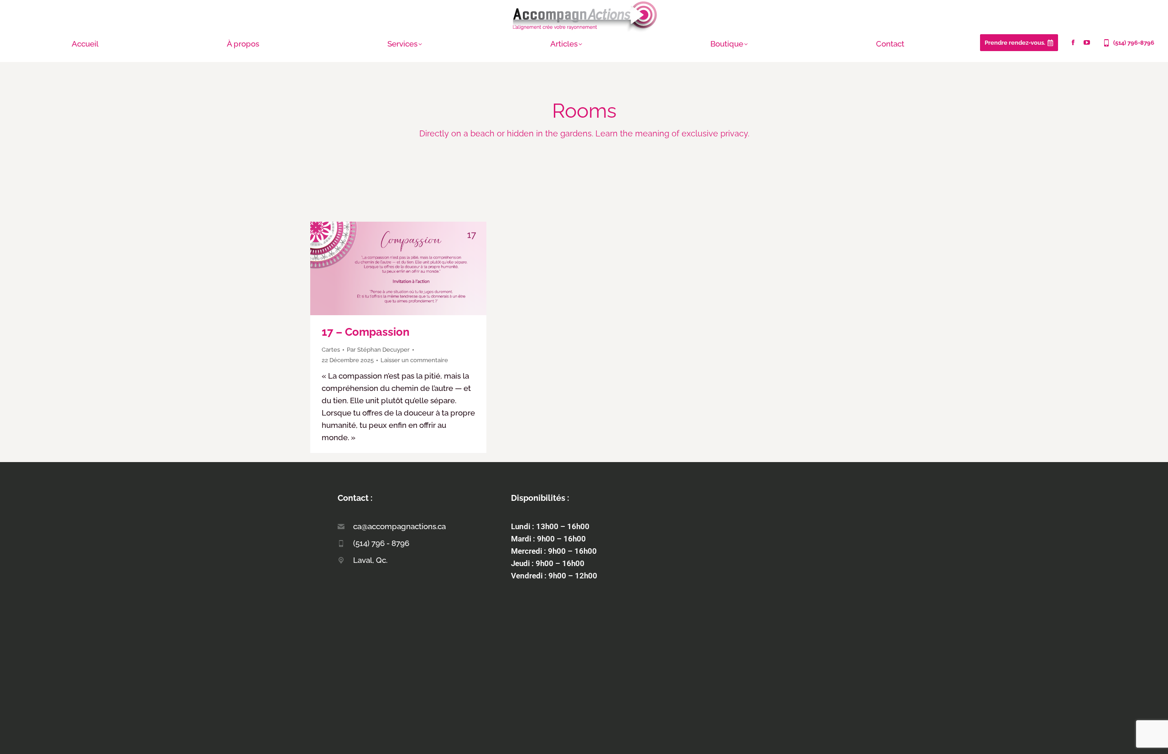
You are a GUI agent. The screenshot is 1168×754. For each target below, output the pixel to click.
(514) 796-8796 (1133, 42)
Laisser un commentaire (414, 360)
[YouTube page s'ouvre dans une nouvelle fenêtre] (1087, 42)
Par (378, 349)
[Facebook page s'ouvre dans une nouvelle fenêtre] (1073, 42)
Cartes (331, 349)
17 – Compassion (366, 331)
